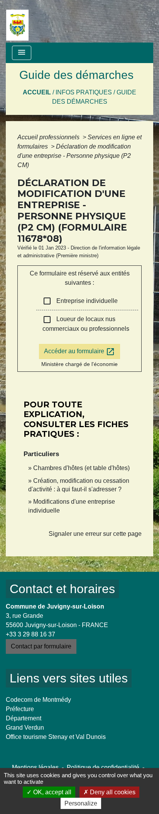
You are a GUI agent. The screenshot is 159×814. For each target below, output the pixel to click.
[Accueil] (17, 21)
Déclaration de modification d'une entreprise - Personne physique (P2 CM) (74, 155)
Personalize (80, 803)
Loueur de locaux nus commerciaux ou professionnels (85, 323)
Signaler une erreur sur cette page (95, 533)
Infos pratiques (84, 92)
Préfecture (20, 709)
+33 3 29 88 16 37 (30, 634)
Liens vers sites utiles (69, 678)
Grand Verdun (25, 727)
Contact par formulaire (41, 646)
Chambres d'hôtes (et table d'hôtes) (81, 468)
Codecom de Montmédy (38, 699)
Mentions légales (35, 767)
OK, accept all (51, 792)
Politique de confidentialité (103, 767)
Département (23, 718)
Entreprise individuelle (80, 301)
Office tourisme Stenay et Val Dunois (56, 737)
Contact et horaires (62, 589)
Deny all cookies (111, 792)
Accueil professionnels (49, 137)
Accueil (37, 92)
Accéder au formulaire (79, 351)
